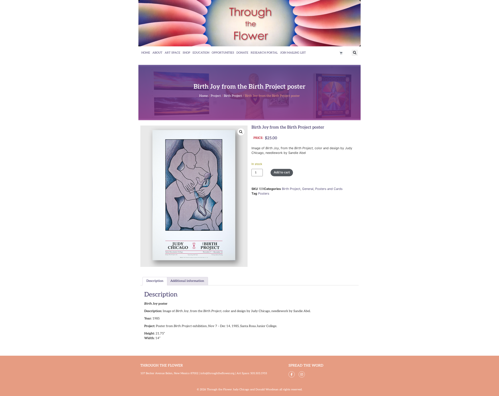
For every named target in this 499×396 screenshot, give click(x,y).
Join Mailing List (293, 52)
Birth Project (233, 96)
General (307, 189)
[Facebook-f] (291, 374)
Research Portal (264, 52)
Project (216, 96)
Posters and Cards (328, 189)
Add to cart (282, 172)
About (157, 52)
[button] (355, 53)
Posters (263, 193)
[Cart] (341, 53)
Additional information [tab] (187, 281)
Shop (186, 52)
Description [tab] (154, 281)
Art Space (172, 52)
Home (145, 52)
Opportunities (223, 52)
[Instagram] (302, 374)
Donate (242, 52)
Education (201, 52)
